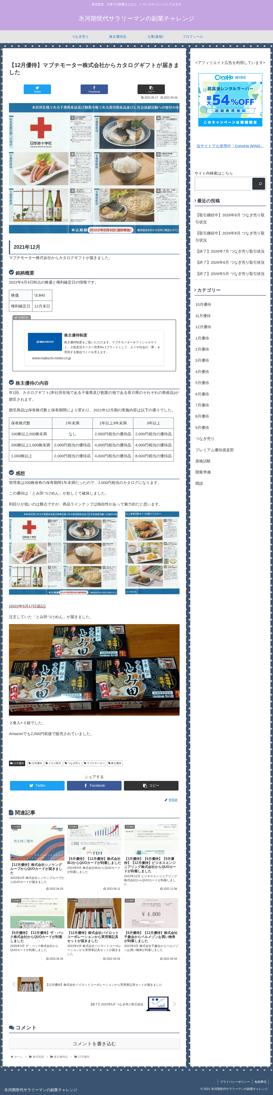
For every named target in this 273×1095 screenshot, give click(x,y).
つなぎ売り (73, 763)
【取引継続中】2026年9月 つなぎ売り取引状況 (230, 218)
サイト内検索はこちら (214, 173)
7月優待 (202, 405)
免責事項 (260, 1081)
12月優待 (18, 763)
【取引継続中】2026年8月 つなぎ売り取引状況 (230, 236)
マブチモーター (95, 763)
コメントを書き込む (94, 1043)
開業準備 (203, 472)
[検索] (258, 184)
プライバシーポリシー (235, 1081)
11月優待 (203, 316)
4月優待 (202, 372)
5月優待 (202, 383)
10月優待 (203, 304)
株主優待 (115, 763)
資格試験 (203, 461)
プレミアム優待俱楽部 (214, 450)
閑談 (199, 483)
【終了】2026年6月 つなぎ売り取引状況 (230, 262)
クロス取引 (54, 763)
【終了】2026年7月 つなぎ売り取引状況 (230, 251)
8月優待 (202, 416)
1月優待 (202, 338)
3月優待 (202, 360)
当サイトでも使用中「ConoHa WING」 (230, 146)
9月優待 (202, 427)
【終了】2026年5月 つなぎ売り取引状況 (230, 274)
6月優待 (202, 394)
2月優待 (202, 349)
